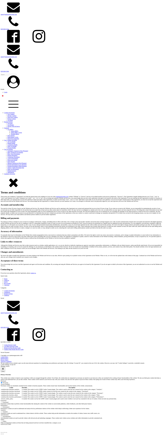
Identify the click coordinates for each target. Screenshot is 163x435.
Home (5, 279)
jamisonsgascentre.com (62, 196)
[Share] (4, 432)
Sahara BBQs (14, 131)
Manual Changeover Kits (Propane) (17, 163)
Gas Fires (10, 123)
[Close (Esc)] (6, 432)
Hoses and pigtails (12, 160)
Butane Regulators (12, 155)
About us (6, 280)
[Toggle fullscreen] (3, 432)
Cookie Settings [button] (5, 364)
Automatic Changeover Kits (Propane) (17, 151)
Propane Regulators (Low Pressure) (17, 164)
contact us (33, 273)
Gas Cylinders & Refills (10, 140)
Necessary (5, 382)
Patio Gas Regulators (13, 169)
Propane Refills (11, 148)
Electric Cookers (11, 115)
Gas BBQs (10, 129)
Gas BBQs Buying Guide (11, 346)
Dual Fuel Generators (13, 138)
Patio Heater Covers (12, 137)
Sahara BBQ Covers (16, 132)
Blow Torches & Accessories (15, 152)
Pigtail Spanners (11, 171)
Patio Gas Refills (11, 146)
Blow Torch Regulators (13, 154)
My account (7, 283)
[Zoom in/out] (1, 432)
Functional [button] (3, 400)
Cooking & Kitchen (9, 112)
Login (5, 92)
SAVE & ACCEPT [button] (6, 424)
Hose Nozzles (11, 161)
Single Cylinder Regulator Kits (15, 167)
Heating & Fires (8, 122)
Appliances (7, 292)
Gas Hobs (10, 120)
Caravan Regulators (12, 158)
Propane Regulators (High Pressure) (17, 166)
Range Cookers (11, 119)
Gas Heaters (10, 125)
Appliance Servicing (9, 174)
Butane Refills (11, 143)
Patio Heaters (11, 135)
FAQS (6, 282)
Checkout (6, 285)
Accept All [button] (12, 364)
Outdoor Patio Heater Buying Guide (14, 349)
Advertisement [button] (4, 415)
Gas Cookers (10, 114)
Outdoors (6, 128)
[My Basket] (81, 96)
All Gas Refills (11, 141)
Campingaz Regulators (13, 157)
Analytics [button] (3, 410)
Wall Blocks (10, 172)
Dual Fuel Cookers (12, 117)
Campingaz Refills (12, 145)
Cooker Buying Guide (10, 345)
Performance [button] (4, 405)
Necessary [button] (3, 381)
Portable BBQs (15, 134)
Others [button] (2, 419)
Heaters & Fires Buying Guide (12, 348)
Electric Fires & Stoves (13, 126)
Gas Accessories (8, 149)
